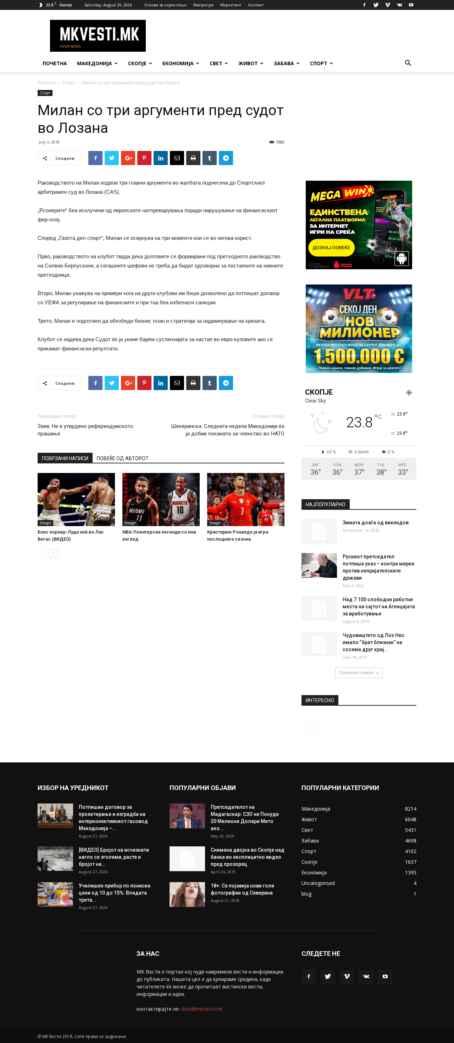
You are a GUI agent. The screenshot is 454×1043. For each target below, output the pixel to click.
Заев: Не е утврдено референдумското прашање (85, 430)
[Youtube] (411, 5)
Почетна (55, 63)
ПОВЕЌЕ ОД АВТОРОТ (123, 458)
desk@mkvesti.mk (201, 1008)
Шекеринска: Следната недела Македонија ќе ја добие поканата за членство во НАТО (227, 430)
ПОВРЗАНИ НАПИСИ (65, 458)
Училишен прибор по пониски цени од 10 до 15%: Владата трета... (114, 893)
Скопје (137, 63)
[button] (407, 64)
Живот (248, 63)
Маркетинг (231, 4)
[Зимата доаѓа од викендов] (319, 531)
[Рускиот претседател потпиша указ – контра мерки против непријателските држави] (319, 565)
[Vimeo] (387, 5)
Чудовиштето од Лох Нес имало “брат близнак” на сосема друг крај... (373, 642)
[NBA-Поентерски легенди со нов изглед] (161, 499)
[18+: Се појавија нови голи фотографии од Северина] (187, 894)
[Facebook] (364, 5)
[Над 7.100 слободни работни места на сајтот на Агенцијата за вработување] (319, 608)
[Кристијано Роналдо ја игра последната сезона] (245, 499)
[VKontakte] (399, 5)
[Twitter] (376, 5)
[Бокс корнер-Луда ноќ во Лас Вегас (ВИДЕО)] (76, 499)
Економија (178, 63)
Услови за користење (165, 4)
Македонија (94, 63)
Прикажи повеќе (356, 673)
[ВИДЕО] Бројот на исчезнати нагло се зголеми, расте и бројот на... (114, 857)
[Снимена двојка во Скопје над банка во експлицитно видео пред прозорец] (187, 858)
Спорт (318, 63)
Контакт (256, 4)
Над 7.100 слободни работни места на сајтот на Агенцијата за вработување (379, 606)
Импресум (203, 4)
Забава (284, 63)
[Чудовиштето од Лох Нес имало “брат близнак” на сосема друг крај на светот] (319, 644)
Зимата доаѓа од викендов (376, 522)
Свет (216, 63)
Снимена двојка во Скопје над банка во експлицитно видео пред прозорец (247, 857)
